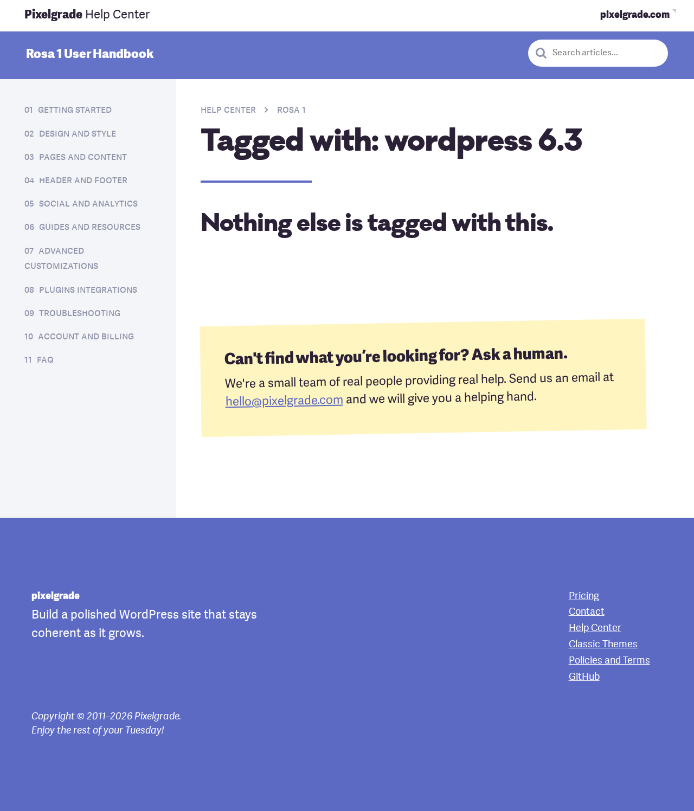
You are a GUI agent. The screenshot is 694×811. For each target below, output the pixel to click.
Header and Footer (83, 181)
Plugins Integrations (88, 290)
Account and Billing (86, 337)
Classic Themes (603, 644)
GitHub (584, 677)
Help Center (87, 15)
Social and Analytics (88, 204)
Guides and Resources (89, 227)
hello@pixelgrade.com (284, 402)
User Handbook (89, 54)
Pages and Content (83, 157)
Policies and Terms (609, 661)
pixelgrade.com (635, 15)
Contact (587, 612)
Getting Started (75, 110)
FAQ (45, 360)
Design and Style (77, 134)
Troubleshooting (79, 313)
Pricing (584, 596)
